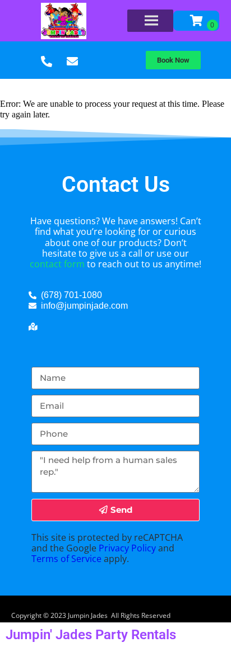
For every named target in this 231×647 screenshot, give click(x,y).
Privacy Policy (127, 548)
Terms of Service (66, 558)
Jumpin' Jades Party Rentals (91, 635)
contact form (57, 264)
